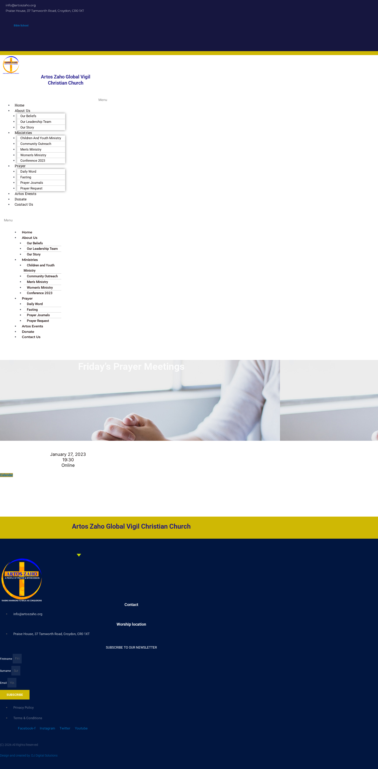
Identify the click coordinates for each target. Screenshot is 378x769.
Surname (5, 670)
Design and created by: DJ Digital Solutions (29, 755)
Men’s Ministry (30, 149)
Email (3, 682)
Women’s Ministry (33, 155)
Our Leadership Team (35, 122)
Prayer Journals (31, 183)
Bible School (21, 25)
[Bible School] (21, 21)
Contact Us (24, 204)
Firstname (6, 658)
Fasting (25, 177)
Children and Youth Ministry (40, 138)
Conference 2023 (32, 161)
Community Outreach (35, 144)
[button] (101, 97)
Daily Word (28, 172)
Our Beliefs (28, 116)
